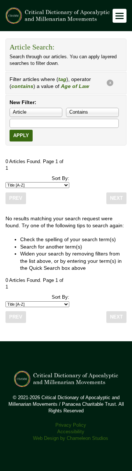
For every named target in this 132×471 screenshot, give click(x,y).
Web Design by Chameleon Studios (70, 438)
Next (116, 198)
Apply (21, 135)
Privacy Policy (70, 425)
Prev (15, 198)
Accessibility (70, 431)
